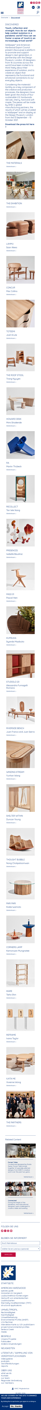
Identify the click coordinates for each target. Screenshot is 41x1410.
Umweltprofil (9, 1309)
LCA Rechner (7, 1322)
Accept (5, 1406)
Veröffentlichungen (10, 1363)
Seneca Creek (7, 1329)
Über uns (6, 1370)
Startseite (4, 18)
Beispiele (6, 1336)
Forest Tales (13, 1162)
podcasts (5, 1361)
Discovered (15, 18)
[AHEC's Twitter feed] (2, 1231)
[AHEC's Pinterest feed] (37, 3)
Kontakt (4, 1375)
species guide (7, 1290)
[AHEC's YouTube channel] (31, 3)
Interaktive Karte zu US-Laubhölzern (17, 1324)
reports (4, 1366)
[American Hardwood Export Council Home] (20, 7)
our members (7, 1383)
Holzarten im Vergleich (11, 1293)
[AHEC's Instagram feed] (34, 3)
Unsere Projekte (8, 1339)
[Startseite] (8, 1272)
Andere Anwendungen (11, 1344)
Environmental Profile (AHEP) (14, 1319)
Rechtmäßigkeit (8, 1312)
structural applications (11, 1305)
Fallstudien (6, 1341)
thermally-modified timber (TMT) (16, 1303)
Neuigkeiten (8, 1348)
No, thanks (16, 1406)
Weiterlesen (10, 166)
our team (5, 1378)
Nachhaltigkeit (7, 1315)
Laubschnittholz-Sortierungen (14, 1295)
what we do (6, 1373)
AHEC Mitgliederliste (22, 1389)
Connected (12, 1200)
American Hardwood (13, 1288)
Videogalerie (7, 1358)
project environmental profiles (15, 1327)
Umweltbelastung (9, 1317)
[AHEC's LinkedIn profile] (39, 3)
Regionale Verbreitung (11, 1380)
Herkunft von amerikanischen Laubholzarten (14, 1299)
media (4, 1332)
